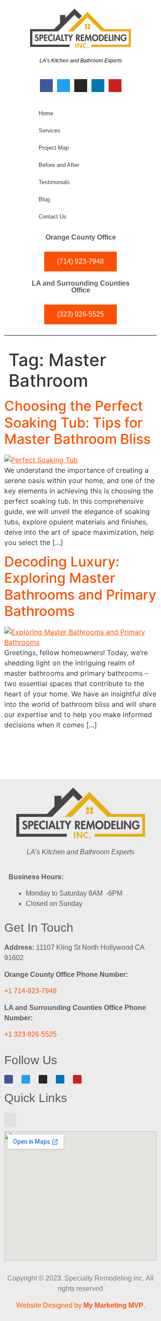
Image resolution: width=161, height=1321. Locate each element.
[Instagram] (80, 85)
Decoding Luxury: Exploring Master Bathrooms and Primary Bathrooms (80, 586)
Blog (44, 199)
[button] (10, 1120)
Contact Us (53, 216)
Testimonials (54, 182)
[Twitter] (63, 85)
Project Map (54, 148)
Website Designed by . (80, 1305)
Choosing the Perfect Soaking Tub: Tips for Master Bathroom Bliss (77, 422)
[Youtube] (115, 85)
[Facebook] (46, 85)
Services (50, 130)
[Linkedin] (97, 85)
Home (46, 113)
